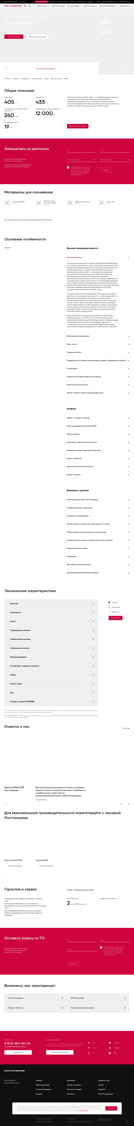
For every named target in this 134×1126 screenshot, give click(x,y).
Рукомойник (71, 556)
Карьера (72, 1)
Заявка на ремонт (74, 1085)
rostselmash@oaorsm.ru (15, 1046)
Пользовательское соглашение (44, 1121)
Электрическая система (19, 648)
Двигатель (14, 603)
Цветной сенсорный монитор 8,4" (80, 466)
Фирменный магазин (41, 1)
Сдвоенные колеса (74, 352)
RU (20, 2)
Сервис (66, 79)
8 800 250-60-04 (17, 1043)
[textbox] (82, 159)
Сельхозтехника (42, 6)
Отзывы (46, 79)
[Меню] (25, 6)
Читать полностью (41, 800)
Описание (7, 79)
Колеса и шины (16, 684)
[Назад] (121, 69)
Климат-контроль (74, 475)
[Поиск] (30, 6)
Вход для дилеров (9, 1080)
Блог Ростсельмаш (62, 1)
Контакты (98, 1)
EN (23, 2)
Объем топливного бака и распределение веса (85, 393)
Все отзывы (126, 728)
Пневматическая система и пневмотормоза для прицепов (89, 540)
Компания (71, 1080)
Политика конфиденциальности (44, 1119)
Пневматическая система (20, 639)
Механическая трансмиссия (78, 336)
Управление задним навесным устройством (84, 450)
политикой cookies (83, 1110)
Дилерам (90, 1)
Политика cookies (71, 1119)
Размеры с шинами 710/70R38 (22, 701)
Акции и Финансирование (108, 6)
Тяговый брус (72, 368)
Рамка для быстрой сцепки (77, 385)
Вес (11, 693)
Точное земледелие (73, 6)
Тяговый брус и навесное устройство (24, 666)
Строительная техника (58, 6)
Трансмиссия (15, 612)
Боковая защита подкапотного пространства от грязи (88, 524)
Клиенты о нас (104, 1080)
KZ (25, 2)
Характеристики (37, 79)
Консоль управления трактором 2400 (81, 426)
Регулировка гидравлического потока (82, 442)
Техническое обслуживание (78, 516)
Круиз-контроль (73, 434)
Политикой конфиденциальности (80, 171)
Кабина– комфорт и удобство (78, 418)
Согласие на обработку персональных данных (79, 1121)
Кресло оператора (74, 458)
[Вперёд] (128, 69)
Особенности (26, 79)
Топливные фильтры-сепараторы (79, 508)
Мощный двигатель (74, 257)
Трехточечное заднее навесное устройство (84, 377)
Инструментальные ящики (77, 548)
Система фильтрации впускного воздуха (83, 573)
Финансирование (42, 1085)
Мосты (12, 621)
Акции (100, 1085)
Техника (39, 1080)
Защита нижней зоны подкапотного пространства (86, 532)
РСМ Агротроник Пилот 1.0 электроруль (82, 500)
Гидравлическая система (20, 630)
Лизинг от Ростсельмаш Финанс (45, 68)
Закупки (39, 1094)
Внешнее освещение (18, 657)
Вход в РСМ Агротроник (11, 1083)
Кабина (13, 675)
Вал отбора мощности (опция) (79, 564)
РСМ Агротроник (81, 1)
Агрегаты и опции (56, 79)
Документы (16, 79)
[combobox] (82, 159)
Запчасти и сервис (90, 6)
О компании (52, 1)
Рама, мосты (72, 344)
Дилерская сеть (125, 6)
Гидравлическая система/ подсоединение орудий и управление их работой (96, 360)
